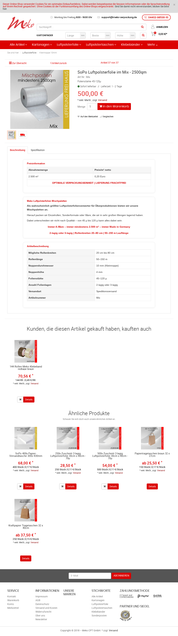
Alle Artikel (17, 44)
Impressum (41, 596)
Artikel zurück (59, 63)
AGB (37, 600)
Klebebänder (131, 44)
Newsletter (41, 619)
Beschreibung (17, 150)
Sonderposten (99, 615)
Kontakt (11, 596)
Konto (10, 604)
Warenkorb (13, 600)
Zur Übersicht (19, 63)
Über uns (40, 615)
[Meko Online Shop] (20, 23)
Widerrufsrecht (43, 611)
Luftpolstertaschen (100, 44)
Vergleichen (108, 116)
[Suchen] (142, 27)
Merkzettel (13, 607)
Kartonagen (41, 44)
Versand (102, 100)
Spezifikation (38, 150)
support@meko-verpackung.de (119, 17)
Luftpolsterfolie (68, 44)
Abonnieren (121, 575)
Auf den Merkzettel (89, 116)
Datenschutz (42, 604)
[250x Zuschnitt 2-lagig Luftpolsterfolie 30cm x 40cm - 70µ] (68, 438)
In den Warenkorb (115, 106)
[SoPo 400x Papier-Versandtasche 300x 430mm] (25, 438)
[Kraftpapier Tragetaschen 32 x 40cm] (25, 510)
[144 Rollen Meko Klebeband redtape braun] (25, 351)
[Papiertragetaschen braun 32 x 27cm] (152, 438)
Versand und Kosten (46, 607)
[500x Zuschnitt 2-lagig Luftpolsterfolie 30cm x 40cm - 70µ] (110, 438)
